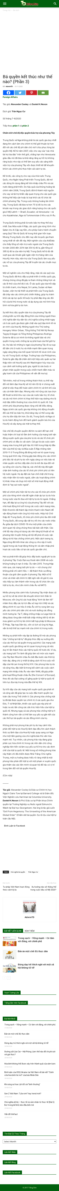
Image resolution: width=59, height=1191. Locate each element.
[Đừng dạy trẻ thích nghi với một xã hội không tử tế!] (9, 967)
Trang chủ (6, 10)
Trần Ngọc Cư (33, 872)
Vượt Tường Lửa (11, 993)
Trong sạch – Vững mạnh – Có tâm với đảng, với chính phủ (29, 1025)
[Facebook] (8, 92)
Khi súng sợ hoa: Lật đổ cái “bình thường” (22, 1084)
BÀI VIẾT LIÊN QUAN (12, 931)
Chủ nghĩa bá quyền (18, 872)
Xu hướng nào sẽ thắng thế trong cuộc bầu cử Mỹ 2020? (43, 888)
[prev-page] (4, 978)
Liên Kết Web (10, 1152)
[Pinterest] (31, 92)
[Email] (43, 92)
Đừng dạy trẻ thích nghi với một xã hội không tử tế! (26, 1043)
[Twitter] (20, 92)
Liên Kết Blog (10, 1162)
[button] (4, 3)
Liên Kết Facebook (12, 1172)
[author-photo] (29, 913)
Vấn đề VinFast (11, 1114)
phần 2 (25, 125)
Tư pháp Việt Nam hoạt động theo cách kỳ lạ (16, 888)
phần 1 (16, 125)
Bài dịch (16, 10)
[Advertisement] (29, 42)
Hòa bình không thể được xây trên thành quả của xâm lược (30, 1064)
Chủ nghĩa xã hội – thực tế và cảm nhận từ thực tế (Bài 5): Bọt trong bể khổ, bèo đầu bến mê (29, 1103)
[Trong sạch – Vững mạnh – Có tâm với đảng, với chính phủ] (9, 941)
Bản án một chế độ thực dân (33, 951)
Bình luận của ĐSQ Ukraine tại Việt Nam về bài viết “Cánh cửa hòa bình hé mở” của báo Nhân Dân (29, 1073)
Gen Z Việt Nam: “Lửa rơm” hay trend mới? (22, 1093)
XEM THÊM (29, 931)
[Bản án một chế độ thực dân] (9, 954)
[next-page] (9, 978)
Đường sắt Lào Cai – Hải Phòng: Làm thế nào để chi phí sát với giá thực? (29, 1053)
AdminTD (9, 86)
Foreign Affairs (10, 97)
